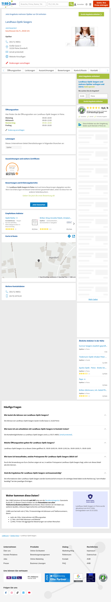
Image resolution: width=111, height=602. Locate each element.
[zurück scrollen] (3, 70)
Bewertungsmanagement (40, 555)
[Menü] (91, 4)
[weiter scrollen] (107, 70)
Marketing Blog (68, 551)
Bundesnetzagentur (52, 500)
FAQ (64, 563)
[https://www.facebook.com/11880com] (5, 592)
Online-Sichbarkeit (37, 551)
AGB (89, 559)
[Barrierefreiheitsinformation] (87, 4)
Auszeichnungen (46, 70)
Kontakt (94, 70)
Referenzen (66, 555)
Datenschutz (91, 555)
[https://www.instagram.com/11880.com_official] (11, 592)
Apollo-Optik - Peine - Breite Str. (92, 367)
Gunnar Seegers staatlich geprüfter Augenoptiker (93, 346)
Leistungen (30, 70)
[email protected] (66, 435)
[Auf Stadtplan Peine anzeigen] (73, 236)
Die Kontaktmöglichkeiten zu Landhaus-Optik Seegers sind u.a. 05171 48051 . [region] (38, 435)
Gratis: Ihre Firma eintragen (101, 3)
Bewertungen (64, 70)
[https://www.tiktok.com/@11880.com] (17, 592)
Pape (81, 379)
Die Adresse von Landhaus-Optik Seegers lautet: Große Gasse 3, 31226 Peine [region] (31, 421)
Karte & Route (80, 70)
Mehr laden (93, 299)
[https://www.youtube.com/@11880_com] (29, 592)
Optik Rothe (10, 218)
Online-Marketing (36, 559)
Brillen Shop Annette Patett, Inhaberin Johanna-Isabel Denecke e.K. (56, 218)
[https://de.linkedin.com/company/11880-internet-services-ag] (23, 592)
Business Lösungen (38, 563)
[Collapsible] (105, 415)
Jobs (5, 559)
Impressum (91, 551)
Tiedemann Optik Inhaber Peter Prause (93, 357)
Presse (6, 563)
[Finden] (71, 4)
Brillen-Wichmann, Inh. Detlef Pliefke (93, 390)
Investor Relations (10, 555)
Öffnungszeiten (14, 70)
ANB (89, 563)
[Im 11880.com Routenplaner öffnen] (69, 236)
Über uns (7, 551)
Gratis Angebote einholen (90, 14)
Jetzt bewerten (38, 204)
